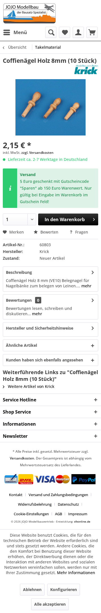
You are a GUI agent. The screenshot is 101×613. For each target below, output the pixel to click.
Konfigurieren (63, 589)
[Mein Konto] (78, 32)
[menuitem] (15, 32)
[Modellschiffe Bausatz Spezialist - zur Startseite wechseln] (50, 13)
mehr (85, 285)
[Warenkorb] (92, 32)
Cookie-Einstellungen (31, 513)
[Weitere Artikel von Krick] (86, 69)
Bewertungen (19, 300)
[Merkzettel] (64, 32)
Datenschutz (68, 504)
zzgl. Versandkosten (37, 152)
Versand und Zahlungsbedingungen (58, 494)
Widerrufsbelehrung (35, 504)
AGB (58, 513)
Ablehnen (32, 589)
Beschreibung (19, 272)
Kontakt (15, 494)
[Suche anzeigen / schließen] (50, 32)
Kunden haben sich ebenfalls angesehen (44, 360)
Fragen (81, 232)
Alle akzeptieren (50, 604)
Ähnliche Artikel (21, 345)
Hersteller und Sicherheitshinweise (39, 328)
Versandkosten (22, 458)
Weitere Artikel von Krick (30, 386)
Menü (20, 32)
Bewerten (49, 232)
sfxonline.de (82, 521)
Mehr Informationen (76, 572)
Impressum (77, 513)
